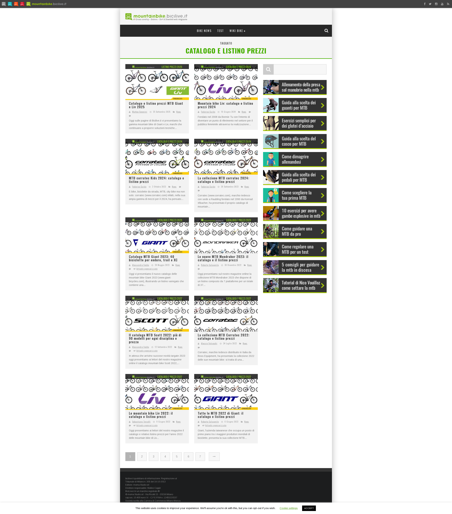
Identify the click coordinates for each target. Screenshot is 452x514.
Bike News (204, 31)
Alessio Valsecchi (209, 343)
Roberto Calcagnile (210, 265)
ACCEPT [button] (309, 508)
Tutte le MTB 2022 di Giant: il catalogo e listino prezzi (220, 415)
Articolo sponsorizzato (146, 268)
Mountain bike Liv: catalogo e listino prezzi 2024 (225, 105)
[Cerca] (327, 30)
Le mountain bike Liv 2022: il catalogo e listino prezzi (151, 415)
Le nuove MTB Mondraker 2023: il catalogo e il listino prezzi (223, 258)
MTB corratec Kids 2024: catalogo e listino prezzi (156, 180)
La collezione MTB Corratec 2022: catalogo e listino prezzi (223, 337)
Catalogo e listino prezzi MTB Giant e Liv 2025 (156, 105)
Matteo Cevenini (139, 111)
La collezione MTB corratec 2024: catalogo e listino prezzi (223, 180)
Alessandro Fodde (140, 265)
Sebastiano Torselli (141, 421)
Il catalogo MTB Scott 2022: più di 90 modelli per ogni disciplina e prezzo (155, 338)
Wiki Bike (236, 31)
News (178, 111)
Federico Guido (208, 111)
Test (220, 31)
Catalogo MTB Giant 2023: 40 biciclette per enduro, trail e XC (153, 258)
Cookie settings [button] (289, 508)
